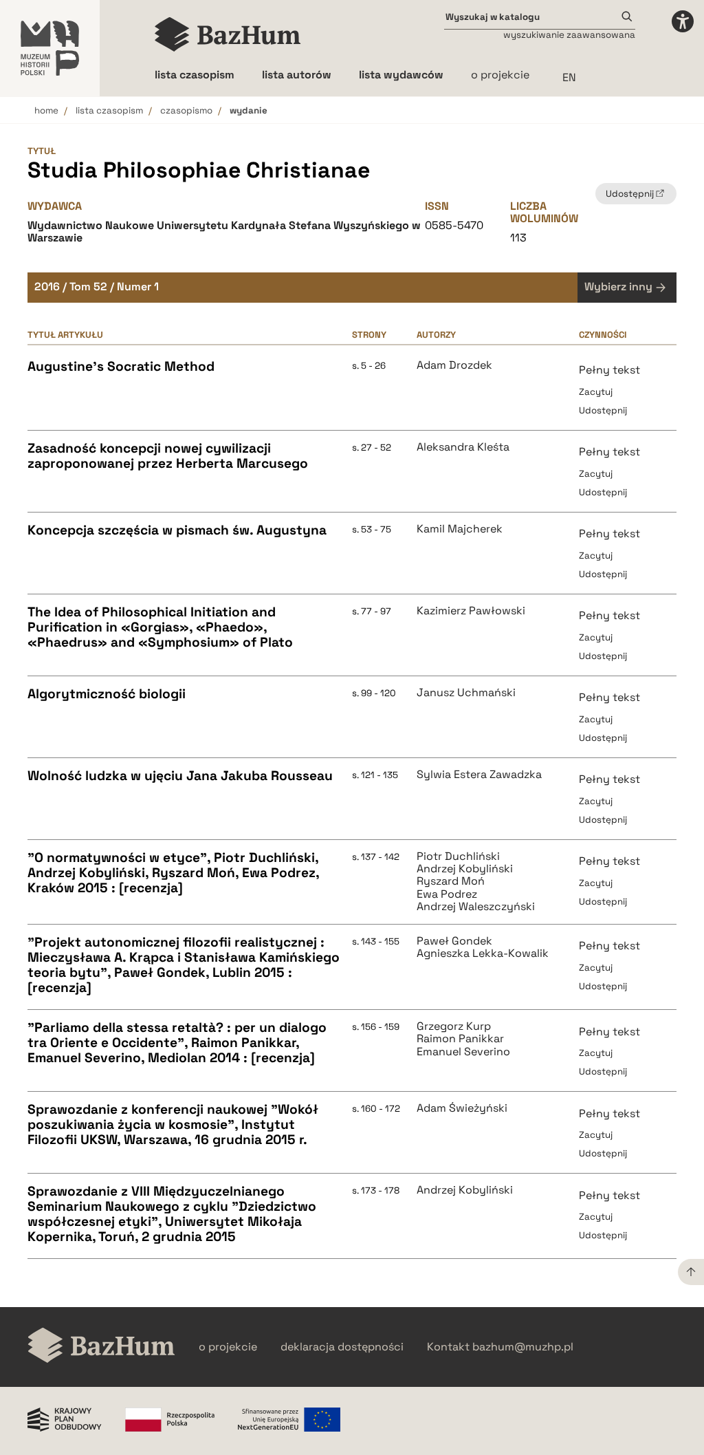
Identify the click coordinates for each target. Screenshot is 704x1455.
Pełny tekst (609, 370)
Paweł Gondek (454, 941)
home (46, 110)
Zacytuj (596, 392)
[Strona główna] (228, 34)
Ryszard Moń (451, 881)
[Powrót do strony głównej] (101, 1347)
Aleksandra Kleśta (463, 447)
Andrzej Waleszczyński (476, 907)
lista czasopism (109, 110)
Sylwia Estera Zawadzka (479, 774)
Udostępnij (603, 410)
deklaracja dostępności (342, 1347)
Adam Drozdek (454, 365)
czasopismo (186, 110)
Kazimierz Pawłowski (471, 611)
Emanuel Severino (463, 1052)
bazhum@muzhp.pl (522, 1347)
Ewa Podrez (447, 894)
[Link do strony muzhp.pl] (50, 48)
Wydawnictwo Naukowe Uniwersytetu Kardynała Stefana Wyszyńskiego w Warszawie (224, 231)
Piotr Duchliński (458, 856)
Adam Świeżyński (462, 1108)
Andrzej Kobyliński (465, 869)
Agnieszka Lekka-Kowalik (483, 953)
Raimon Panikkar (460, 1039)
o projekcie (500, 74)
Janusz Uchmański (466, 693)
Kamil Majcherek (460, 529)
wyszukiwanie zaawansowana (569, 35)
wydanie (248, 110)
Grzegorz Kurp (454, 1026)
